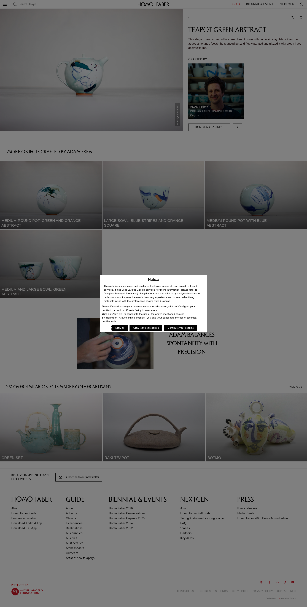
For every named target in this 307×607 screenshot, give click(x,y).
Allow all (119, 327)
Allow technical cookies (146, 327)
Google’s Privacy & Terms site (120, 293)
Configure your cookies (181, 327)
